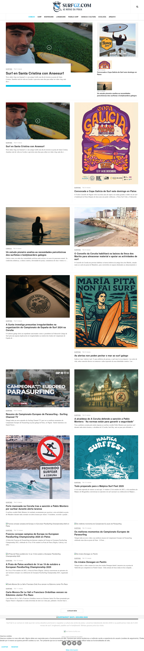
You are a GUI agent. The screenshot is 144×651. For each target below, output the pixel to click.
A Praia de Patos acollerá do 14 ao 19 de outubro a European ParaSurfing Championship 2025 (33, 566)
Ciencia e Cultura (88, 17)
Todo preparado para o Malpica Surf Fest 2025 (99, 486)
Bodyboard (48, 17)
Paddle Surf (73, 17)
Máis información (72, 650)
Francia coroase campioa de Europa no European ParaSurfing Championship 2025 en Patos (32, 535)
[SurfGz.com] (72, 6)
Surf (40, 17)
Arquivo (112, 17)
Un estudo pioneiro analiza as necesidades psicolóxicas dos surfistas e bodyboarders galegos (117, 94)
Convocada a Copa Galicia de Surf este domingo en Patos (117, 73)
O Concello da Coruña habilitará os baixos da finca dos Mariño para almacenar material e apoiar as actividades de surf (105, 256)
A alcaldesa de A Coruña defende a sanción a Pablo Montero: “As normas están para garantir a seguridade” (104, 420)
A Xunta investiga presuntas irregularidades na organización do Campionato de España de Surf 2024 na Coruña (36, 327)
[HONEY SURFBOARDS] (118, 40)
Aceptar (4, 647)
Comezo (31, 17)
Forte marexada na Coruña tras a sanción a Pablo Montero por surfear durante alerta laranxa (37, 507)
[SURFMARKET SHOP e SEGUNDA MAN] (72, 617)
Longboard (60, 17)
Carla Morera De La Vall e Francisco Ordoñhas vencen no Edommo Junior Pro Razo (36, 593)
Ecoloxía (102, 17)
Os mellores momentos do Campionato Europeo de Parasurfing (101, 533)
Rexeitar (14, 647)
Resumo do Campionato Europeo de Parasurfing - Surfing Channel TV (37, 415)
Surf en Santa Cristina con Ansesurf (35, 73)
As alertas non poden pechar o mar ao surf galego (101, 355)
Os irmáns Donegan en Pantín (90, 562)
